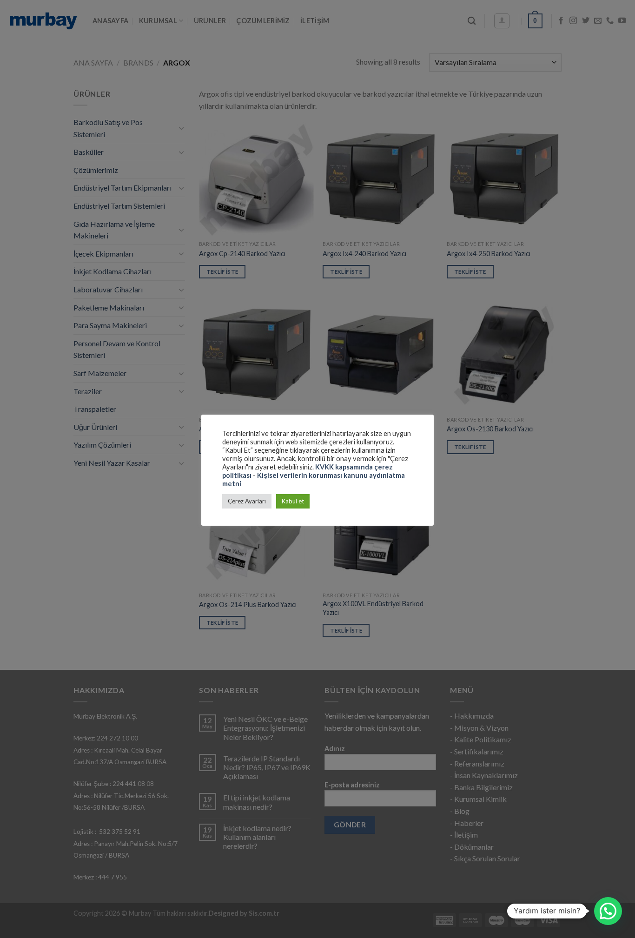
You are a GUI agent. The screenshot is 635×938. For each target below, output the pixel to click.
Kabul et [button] (293, 501)
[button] (608, 911)
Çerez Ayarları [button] (247, 501)
